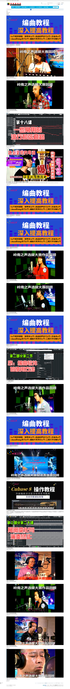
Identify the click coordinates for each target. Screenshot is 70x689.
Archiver (48, 685)
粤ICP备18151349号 (60, 685)
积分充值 (15, 0)
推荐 (7, 15)
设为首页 (8, 0)
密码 (48, 4)
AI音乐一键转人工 (24, 7)
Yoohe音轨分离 (31, 7)
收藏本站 (18, 0)
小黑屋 (53, 685)
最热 (9, 15)
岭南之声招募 (46, 7)
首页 (13, 7)
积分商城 (12, 0)
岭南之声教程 (18, 7)
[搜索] (30, 9)
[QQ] (45, 685)
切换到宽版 (63, 0)
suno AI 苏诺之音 (39, 7)
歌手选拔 (7, 13)
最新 (8, 15)
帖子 (27, 9)
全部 (7, 11)
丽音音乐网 (56, 685)
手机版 (51, 685)
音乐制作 (7, 14)
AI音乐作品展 (8, 12)
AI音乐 (10, 0)
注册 (61, 4)
